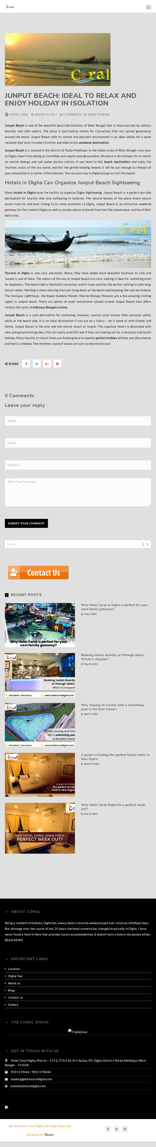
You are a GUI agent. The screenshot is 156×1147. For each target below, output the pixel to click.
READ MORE (14, 940)
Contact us (15, 997)
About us (14, 983)
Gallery (13, 1004)
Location (14, 969)
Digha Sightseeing (89, 192)
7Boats (49, 1134)
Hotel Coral (19, 114)
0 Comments (72, 114)
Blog (11, 990)
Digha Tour (15, 976)
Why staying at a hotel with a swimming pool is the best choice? (112, 707)
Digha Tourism (98, 114)
